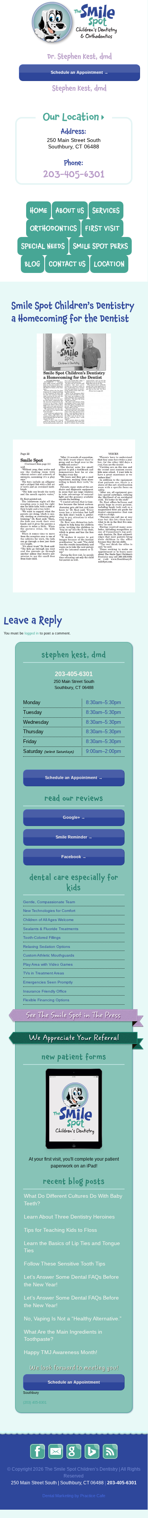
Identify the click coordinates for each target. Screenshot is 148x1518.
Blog (33, 264)
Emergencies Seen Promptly (48, 982)
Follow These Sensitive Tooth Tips (64, 1264)
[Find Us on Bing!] (92, 1451)
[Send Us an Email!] (55, 1451)
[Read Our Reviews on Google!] (73, 1451)
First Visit (102, 228)
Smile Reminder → (74, 837)
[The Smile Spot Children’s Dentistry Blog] (110, 1451)
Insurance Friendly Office (45, 991)
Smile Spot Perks (100, 246)
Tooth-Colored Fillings (42, 937)
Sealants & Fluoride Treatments (50, 929)
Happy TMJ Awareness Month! (60, 1352)
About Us (70, 210)
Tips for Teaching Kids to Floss (60, 1230)
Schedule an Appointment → (79, 72)
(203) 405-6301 (35, 1402)
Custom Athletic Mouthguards (48, 955)
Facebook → (73, 856)
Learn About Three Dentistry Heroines (69, 1217)
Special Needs (43, 246)
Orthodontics (53, 228)
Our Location (71, 117)
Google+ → (74, 817)
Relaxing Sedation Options (46, 946)
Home (38, 210)
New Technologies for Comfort (49, 911)
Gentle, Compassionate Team (49, 902)
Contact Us (67, 264)
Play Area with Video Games (48, 964)
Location (109, 264)
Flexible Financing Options (46, 1000)
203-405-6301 (73, 174)
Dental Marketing (57, 1495)
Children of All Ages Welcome (48, 920)
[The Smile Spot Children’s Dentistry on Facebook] (37, 1451)
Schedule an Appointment (74, 1382)
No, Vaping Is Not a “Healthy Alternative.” (73, 1318)
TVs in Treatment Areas (43, 973)
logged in (32, 633)
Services (106, 210)
